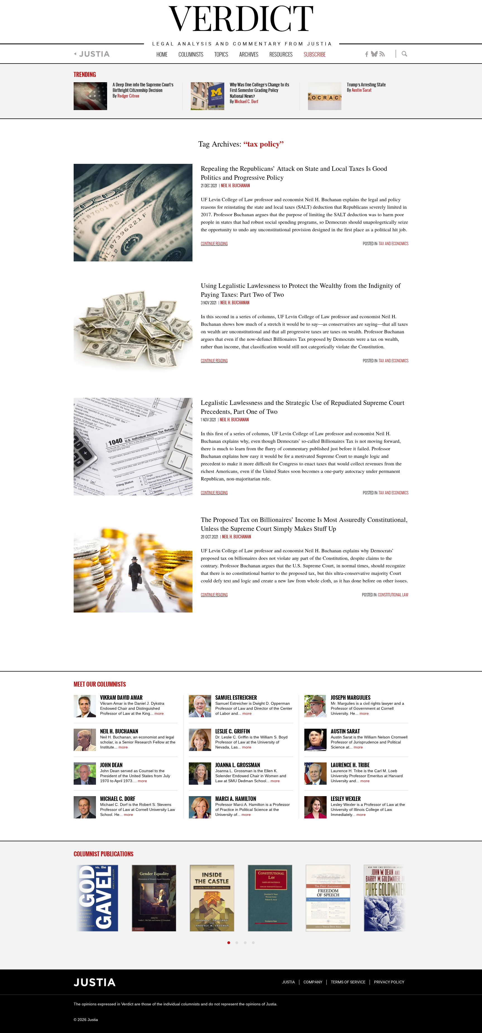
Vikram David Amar (121, 698)
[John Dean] (85, 773)
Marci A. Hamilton (235, 799)
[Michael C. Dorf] (85, 807)
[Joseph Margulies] (315, 706)
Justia (94, 54)
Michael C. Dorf (246, 101)
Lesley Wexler (346, 799)
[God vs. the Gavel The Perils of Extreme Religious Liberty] (96, 898)
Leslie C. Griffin (232, 732)
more (159, 713)
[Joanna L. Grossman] (200, 773)
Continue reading (214, 244)
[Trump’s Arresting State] (324, 96)
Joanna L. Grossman (237, 765)
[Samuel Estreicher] (200, 706)
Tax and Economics (393, 244)
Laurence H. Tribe (350, 765)
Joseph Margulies (350, 698)
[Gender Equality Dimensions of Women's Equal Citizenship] (154, 898)
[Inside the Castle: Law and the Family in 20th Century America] (212, 898)
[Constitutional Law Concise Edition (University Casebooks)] (270, 898)
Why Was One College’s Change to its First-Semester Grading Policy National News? (259, 90)
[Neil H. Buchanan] (85, 740)
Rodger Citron (128, 96)
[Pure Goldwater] (386, 898)
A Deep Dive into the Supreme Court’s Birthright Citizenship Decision (143, 87)
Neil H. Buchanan (235, 186)
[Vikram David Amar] (85, 706)
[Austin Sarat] (315, 740)
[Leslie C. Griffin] (200, 740)
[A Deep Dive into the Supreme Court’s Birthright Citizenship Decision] (90, 96)
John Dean (111, 765)
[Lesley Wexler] (315, 807)
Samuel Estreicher (236, 698)
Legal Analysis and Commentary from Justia (242, 44)
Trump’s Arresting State (366, 84)
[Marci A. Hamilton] (200, 807)
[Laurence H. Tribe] (315, 773)
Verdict (241, 18)
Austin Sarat (362, 90)
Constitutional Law (393, 595)
